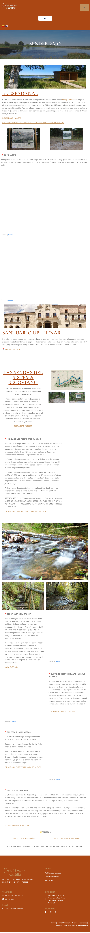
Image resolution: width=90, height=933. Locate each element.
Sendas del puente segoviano (66, 838)
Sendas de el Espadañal (24, 838)
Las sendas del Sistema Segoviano (23, 377)
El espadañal (20, 93)
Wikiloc (10, 234)
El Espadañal (68, 99)
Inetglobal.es (83, 925)
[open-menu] (84, 7)
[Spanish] (3, 26)
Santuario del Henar (31, 333)
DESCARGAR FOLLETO (11, 118)
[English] (6, 26)
